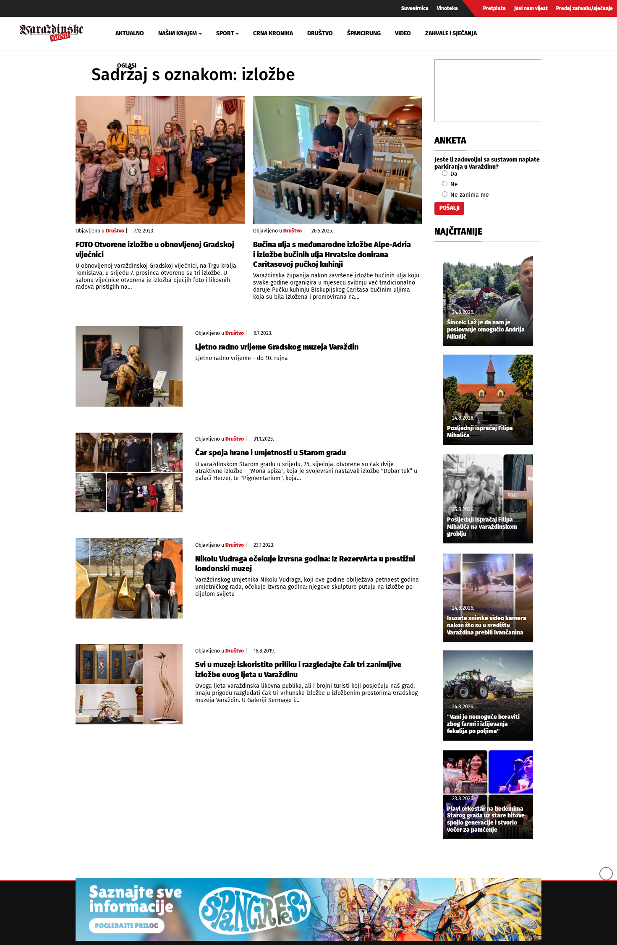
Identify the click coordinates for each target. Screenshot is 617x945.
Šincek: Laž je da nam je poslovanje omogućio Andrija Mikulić (486, 329)
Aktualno (129, 33)
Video (403, 33)
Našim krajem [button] (177, 33)
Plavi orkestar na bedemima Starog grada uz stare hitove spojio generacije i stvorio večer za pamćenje (486, 819)
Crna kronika (273, 33)
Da (453, 174)
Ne (453, 184)
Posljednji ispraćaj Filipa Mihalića (480, 432)
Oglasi (126, 65)
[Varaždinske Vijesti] (51, 31)
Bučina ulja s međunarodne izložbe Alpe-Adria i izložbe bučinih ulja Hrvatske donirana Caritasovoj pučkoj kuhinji (332, 254)
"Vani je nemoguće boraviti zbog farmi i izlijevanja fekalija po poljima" (483, 724)
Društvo (320, 33)
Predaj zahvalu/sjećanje (584, 8)
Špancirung (364, 33)
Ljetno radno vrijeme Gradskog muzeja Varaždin (276, 347)
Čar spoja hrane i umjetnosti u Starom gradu (270, 452)
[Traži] (512, 33)
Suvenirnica (415, 8)
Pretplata (494, 8)
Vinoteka (447, 8)
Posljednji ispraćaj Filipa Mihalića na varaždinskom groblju (482, 527)
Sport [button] (225, 33)
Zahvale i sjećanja (451, 33)
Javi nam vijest (531, 8)
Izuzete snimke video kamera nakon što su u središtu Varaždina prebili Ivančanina (486, 625)
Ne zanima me (469, 194)
